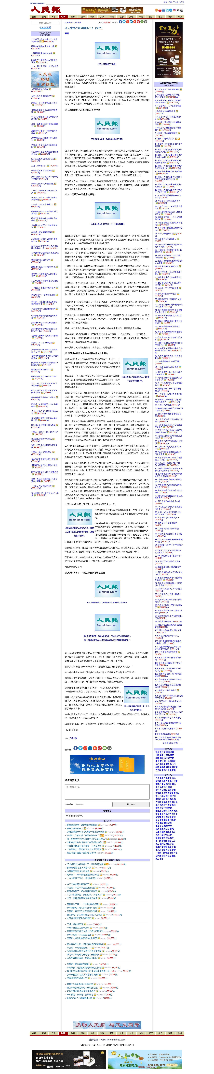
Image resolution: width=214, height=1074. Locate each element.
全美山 (170, 781)
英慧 (157, 808)
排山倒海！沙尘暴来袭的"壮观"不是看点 (94, 915)
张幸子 (164, 781)
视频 (170, 17)
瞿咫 (166, 823)
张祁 (163, 856)
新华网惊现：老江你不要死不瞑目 (91, 908)
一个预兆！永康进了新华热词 (89, 995)
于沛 (171, 853)
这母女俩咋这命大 (85, 828)
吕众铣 (173, 799)
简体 (165, 2)
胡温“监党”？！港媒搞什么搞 (89, 998)
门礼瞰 (173, 820)
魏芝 (174, 856)
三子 (174, 841)
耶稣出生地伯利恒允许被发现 (90, 984)
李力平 (174, 814)
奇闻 (92, 17)
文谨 (166, 755)
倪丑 (157, 844)
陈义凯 (174, 802)
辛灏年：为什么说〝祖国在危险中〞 (95, 835)
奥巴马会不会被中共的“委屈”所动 (90, 853)
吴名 (157, 764)
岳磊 (170, 823)
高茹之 (168, 814)
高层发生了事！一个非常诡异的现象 (92, 904)
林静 (157, 767)
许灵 (172, 844)
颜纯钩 (168, 784)
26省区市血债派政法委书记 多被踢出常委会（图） (99, 971)
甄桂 (174, 805)
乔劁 (157, 823)
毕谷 (157, 805)
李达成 (168, 817)
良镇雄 (164, 802)
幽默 (73, 17)
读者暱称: (69, 804)
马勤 (161, 835)
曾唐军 (176, 793)
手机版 (175, 2)
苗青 (157, 814)
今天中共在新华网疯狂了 (87, 884)
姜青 (161, 820)
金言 (169, 802)
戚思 (157, 829)
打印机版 (72, 738)
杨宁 (161, 787)
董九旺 (162, 844)
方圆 (174, 790)
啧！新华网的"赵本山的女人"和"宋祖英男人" (96, 839)
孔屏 (166, 752)
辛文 (161, 755)
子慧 (163, 850)
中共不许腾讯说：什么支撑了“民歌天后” (94, 895)
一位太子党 (160, 853)
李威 (157, 826)
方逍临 (158, 770)
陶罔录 (158, 811)
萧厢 (174, 770)
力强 (166, 758)
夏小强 (162, 814)
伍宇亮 (171, 758)
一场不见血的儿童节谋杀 (87, 928)
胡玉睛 (168, 767)
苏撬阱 (162, 832)
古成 (157, 778)
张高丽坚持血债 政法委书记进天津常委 (93, 951)
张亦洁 (170, 811)
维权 (160, 17)
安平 (161, 859)
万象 (112, 17)
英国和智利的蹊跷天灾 (87, 978)
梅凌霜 (171, 752)
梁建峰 (162, 767)
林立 (168, 838)
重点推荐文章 (45, 33)
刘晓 (157, 755)
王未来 (164, 793)
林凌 (174, 847)
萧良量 (167, 820)
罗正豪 (158, 781)
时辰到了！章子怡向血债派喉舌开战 (92, 875)
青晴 (67, 33)
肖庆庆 (167, 829)
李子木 (164, 770)
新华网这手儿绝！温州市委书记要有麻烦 (94, 944)
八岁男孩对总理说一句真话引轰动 (91, 958)
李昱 (157, 761)
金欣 (161, 752)
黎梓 (172, 838)
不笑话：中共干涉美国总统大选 (91, 888)
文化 (131, 17)
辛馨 (157, 832)
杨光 (174, 778)
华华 (170, 826)
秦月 (170, 787)
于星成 (158, 847)
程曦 (157, 758)
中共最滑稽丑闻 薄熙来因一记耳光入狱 (94, 846)
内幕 (53, 17)
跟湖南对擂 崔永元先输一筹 (89, 868)
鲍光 (157, 820)
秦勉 (163, 784)
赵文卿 (158, 817)
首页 (34, 17)
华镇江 (164, 841)
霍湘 (167, 853)
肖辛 (169, 770)
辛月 (168, 796)
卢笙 (175, 853)
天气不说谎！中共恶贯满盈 (88, 935)
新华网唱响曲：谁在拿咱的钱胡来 (92, 825)
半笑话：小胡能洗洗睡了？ (88, 948)
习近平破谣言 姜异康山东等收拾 (91, 991)
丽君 (157, 752)
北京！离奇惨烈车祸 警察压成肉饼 (91, 898)
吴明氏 (164, 790)
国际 (83, 17)
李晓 (163, 838)
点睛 (161, 808)
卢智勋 (158, 802)
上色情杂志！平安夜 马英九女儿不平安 (94, 849)
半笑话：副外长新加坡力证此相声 (91, 938)
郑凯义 (162, 764)
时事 (63, 17)
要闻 (44, 17)
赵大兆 (158, 856)
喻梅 (161, 829)
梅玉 (157, 859)
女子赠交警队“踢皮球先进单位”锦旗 (92, 975)
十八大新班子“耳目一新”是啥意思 (89, 878)
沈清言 (171, 755)
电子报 (182, 2)
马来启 (162, 778)
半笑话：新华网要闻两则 (87, 964)
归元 (174, 784)
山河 (157, 787)
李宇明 (173, 796)
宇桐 (163, 799)
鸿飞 (175, 811)
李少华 (168, 850)
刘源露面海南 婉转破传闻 (88, 871)
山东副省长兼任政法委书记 (88, 918)
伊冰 (166, 835)
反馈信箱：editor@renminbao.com (107, 1039)
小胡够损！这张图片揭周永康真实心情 (93, 968)
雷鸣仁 (158, 784)
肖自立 (168, 856)
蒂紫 (169, 805)
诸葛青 (164, 847)
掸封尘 (158, 790)
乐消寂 (162, 796)
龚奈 (168, 764)
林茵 (169, 790)
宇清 (166, 808)
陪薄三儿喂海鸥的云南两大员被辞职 (92, 955)
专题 (141, 17)
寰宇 (151, 17)
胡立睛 (158, 793)
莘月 (168, 799)
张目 (174, 832)
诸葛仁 (158, 838)
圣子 (166, 787)
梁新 (169, 841)
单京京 (158, 850)
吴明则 (164, 811)
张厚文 (173, 761)
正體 (170, 2)
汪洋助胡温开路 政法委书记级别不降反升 (93, 931)
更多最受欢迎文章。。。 (173, 743)
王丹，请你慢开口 (84, 924)
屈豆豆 (168, 832)
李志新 (158, 799)
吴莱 (157, 835)
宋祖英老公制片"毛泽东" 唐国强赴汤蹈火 (95, 842)
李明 (161, 758)
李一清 (158, 841)
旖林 (166, 826)
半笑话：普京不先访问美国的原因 (91, 911)
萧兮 (161, 761)
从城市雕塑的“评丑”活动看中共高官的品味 (95, 832)
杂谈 (180, 17)
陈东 (172, 829)
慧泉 (170, 808)
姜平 (163, 817)
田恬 (161, 826)
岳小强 (173, 764)
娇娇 (174, 850)
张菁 (175, 781)
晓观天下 (163, 805)
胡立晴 (174, 767)
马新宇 (168, 778)
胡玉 (157, 796)
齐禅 (170, 835)
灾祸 (102, 17)
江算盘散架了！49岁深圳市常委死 (91, 891)
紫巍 (168, 844)
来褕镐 (170, 793)
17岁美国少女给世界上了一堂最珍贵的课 (96, 864)
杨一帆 (167, 761)
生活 (122, 17)
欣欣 (169, 847)
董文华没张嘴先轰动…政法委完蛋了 (92, 988)
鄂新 (161, 823)
